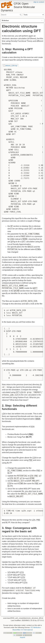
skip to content (38, 2)
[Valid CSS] (17, 635)
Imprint (22, 637)
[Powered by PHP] (27, 633)
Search (21, 14)
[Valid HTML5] (37, 633)
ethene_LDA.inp (11, 66)
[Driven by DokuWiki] (27, 635)
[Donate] (17, 633)
